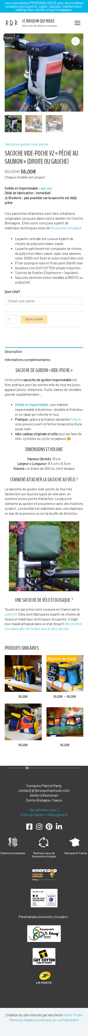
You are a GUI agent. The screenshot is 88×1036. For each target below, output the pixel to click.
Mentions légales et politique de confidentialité (44, 1020)
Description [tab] (13, 351)
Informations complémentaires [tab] (27, 359)
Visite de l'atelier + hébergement (44, 815)
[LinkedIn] (58, 826)
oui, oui (46, 188)
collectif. (11, 614)
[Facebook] (29, 826)
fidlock (76, 419)
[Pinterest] (49, 826)
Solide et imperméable (31, 404)
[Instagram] (39, 826)
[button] (75, 41)
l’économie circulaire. (66, 228)
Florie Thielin (73, 1015)
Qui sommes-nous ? (44, 810)
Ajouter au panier (34, 319)
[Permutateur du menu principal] (77, 23)
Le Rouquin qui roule (38, 21)
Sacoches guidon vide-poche (26, 144)
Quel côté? (12, 291)
